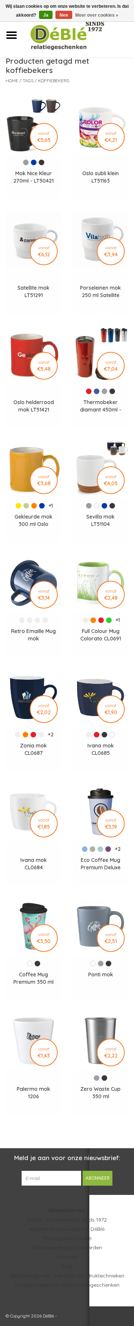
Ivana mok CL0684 (33, 864)
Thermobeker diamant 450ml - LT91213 (100, 406)
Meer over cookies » (96, 15)
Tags (28, 80)
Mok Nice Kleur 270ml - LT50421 (33, 177)
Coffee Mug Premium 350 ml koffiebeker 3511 (33, 978)
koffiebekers (53, 80)
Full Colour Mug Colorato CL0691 (100, 635)
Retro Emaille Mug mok (33, 635)
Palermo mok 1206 (33, 1093)
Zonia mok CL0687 (33, 749)
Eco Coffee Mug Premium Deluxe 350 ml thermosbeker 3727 (101, 864)
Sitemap (67, 1256)
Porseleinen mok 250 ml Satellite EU (100, 291)
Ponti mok (100, 974)
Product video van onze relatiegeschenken (67, 1285)
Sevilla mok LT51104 (100, 520)
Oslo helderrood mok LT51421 (33, 406)
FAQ (67, 1266)
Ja (45, 15)
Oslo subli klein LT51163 (100, 177)
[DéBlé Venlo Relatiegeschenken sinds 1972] (78, 34)
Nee (64, 15)
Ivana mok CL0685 (100, 749)
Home (12, 80)
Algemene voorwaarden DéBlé (67, 1229)
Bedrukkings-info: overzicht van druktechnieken (67, 1275)
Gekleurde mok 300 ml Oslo (33, 520)
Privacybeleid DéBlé (67, 1238)
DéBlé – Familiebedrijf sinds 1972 (67, 1219)
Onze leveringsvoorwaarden (67, 1247)
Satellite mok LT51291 (33, 291)
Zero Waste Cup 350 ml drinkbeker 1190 (100, 1093)
